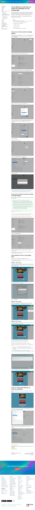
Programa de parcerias (28, 491)
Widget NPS (19, 489)
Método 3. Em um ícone (16, 27)
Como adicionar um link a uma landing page (18, 23)
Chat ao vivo (19, 490)
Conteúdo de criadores (3, 493)
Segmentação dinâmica (20, 494)
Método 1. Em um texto (16, 24)
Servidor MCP (27, 484)
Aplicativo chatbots (12, 494)
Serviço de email (4, 6)
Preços (11, 1)
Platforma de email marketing (4, 486)
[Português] (26, 1)
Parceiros (19, 1)
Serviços (19, 476)
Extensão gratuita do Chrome (4, 485)
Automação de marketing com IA (21, 493)
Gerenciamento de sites (4, 17)
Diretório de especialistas (29, 485)
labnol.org (28, 191)
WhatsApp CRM (11, 489)
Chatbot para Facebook (12, 491)
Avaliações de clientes (20, 498)
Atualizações (19, 499)
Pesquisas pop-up (20, 488)
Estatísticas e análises (4, 18)
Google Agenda (24, 35)
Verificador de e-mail (3, 484)
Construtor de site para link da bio (5, 14)
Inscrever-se (31, 1)
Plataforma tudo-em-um (20, 492)
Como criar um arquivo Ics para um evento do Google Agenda (20, 22)
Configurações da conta (5, 26)
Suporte (13, 1)
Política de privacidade (8, 504)
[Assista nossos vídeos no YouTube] (29, 504)
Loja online (3, 19)
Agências (27, 488)
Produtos (8, 1)
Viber (2, 27)
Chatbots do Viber (12, 490)
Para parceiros (28, 487)
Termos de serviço (3, 504)
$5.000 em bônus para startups (29, 492)
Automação (3, 7)
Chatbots (3, 8)
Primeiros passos (4, 12)
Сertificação (27, 489)
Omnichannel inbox (20, 491)
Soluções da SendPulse (3, 488)
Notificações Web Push (4, 24)
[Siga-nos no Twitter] (28, 504)
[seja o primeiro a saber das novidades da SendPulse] (32, 504)
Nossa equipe (19, 497)
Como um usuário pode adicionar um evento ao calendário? (19, 28)
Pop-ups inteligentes (20, 486)
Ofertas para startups (28, 493)
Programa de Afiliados (28, 490)
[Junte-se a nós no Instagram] (26, 506)
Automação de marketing (12, 495)
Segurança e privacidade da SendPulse (16, 504)
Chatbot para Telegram (12, 492)
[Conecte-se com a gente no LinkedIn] (31, 504)
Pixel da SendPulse (20, 487)
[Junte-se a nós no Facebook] (26, 504)
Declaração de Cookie (3, 505)
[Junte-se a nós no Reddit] (28, 506)
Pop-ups (3, 20)
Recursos (16, 1)
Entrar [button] (28, 1)
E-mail (2, 476)
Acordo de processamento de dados (11, 505)
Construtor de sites (4, 13)
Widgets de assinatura (12, 493)
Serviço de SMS (4, 25)
